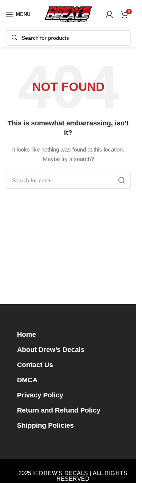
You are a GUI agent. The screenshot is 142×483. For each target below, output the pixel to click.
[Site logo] (68, 14)
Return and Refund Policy (58, 410)
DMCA (27, 380)
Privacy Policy (40, 395)
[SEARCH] (122, 180)
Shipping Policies (45, 425)
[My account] (109, 14)
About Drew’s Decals (50, 349)
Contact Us (35, 365)
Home (26, 334)
